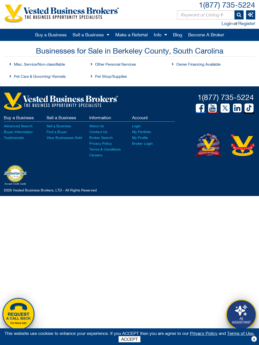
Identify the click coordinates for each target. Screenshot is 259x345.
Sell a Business (88, 34)
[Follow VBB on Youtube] (212, 108)
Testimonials (14, 138)
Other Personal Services (115, 64)
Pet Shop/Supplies (111, 76)
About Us (96, 126)
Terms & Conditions (105, 149)
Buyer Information (18, 132)
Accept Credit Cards (15, 184)
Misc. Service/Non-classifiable (39, 64)
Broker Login (142, 143)
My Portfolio (141, 132)
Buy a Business (51, 34)
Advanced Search (18, 126)
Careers (95, 155)
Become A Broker (206, 34)
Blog (177, 34)
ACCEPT (129, 339)
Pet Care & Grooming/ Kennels (40, 76)
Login (227, 23)
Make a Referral (131, 34)
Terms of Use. (241, 333)
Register (246, 23)
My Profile (140, 138)
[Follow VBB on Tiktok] (249, 108)
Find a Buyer (57, 132)
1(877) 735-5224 (227, 5)
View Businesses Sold (64, 138)
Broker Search (101, 138)
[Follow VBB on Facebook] (200, 108)
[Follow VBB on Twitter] (225, 108)
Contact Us (98, 132)
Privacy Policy (100, 143)
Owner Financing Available (198, 64)
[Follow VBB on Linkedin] (237, 108)
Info (157, 34)
